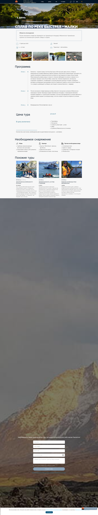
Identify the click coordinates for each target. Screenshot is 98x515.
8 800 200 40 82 (28, 1)
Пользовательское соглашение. (60, 472)
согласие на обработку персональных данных (54, 509)
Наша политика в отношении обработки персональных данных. (43, 472)
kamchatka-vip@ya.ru (29, 2)
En (77, 1)
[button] (23, 22)
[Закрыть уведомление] (97, 508)
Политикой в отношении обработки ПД (82, 509)
